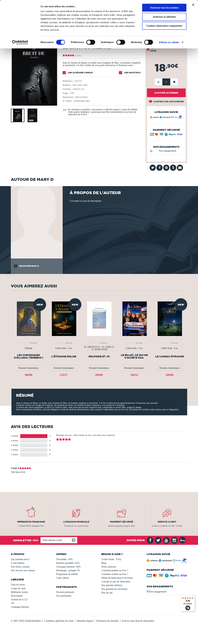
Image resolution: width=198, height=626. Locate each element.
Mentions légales (85, 621)
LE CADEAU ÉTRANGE (169, 356)
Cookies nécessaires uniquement (164, 25)
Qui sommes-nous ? (20, 559)
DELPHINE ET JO (99, 356)
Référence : (68, 81)
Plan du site (107, 592)
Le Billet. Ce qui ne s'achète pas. (134, 356)
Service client (167, 522)
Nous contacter (108, 566)
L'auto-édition (17, 563)
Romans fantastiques (28, 368)
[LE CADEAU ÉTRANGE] (169, 318)
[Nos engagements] (166, 151)
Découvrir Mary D (29, 266)
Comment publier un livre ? (114, 570)
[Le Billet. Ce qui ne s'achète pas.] (134, 318)
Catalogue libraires (20, 607)
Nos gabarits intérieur (111, 585)
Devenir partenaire (65, 592)
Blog (103, 563)
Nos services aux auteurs (23, 570)
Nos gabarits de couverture (114, 589)
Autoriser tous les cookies (164, 7)
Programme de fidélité (67, 574)
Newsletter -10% (64, 559)
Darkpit (28, 348)
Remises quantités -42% (68, 563)
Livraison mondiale (76, 522)
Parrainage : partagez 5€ (68, 570)
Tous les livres (18, 584)
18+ (13, 603)
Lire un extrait (132, 73)
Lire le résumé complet (80, 73)
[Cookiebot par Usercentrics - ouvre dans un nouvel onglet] (20, 42)
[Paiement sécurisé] (166, 135)
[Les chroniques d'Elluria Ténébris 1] (28, 318)
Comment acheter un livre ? (114, 574)
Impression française (31, 522)
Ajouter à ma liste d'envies (168, 102)
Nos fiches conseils (20, 566)
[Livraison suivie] (166, 118)
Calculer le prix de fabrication (115, 581)
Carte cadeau (62, 578)
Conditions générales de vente (58, 621)
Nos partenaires (63, 595)
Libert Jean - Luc (63, 348)
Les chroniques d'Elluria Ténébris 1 (28, 356)
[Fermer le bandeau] (193, 5)
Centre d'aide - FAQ (111, 559)
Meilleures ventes (19, 592)
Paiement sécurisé (121, 522)
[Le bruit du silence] (34, 104)
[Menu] (193, 597)
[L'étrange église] (63, 318)
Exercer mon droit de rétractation (138, 621)
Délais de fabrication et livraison (117, 578)
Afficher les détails (169, 42)
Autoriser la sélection (164, 16)
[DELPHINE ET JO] (99, 318)
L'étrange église (63, 356)
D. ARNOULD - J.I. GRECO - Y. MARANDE (99, 348)
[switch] (90, 42)
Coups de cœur (18, 588)
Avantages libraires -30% (68, 566)
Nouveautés (16, 595)
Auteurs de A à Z (19, 599)
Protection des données (107, 621)
